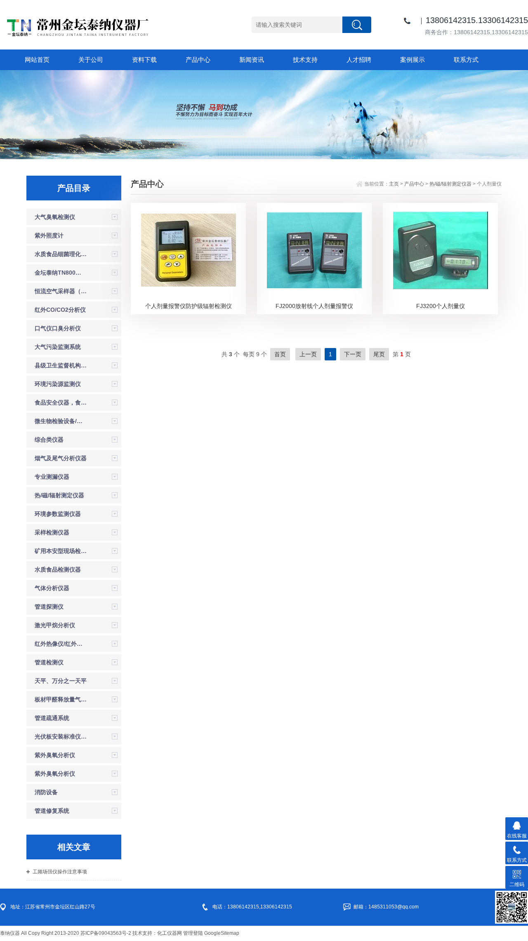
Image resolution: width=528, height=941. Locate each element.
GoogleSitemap (221, 933)
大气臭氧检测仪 (55, 217)
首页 (280, 354)
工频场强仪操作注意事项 (60, 872)
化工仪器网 (169, 933)
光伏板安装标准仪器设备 (61, 736)
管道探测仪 (49, 606)
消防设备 (46, 792)
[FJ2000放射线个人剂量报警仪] (314, 249)
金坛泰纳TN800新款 (61, 272)
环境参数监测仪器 (58, 513)
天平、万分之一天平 (61, 681)
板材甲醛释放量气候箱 (61, 699)
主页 (394, 184)
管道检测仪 (49, 662)
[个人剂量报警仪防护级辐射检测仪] (188, 249)
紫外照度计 (49, 235)
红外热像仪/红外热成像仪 (61, 643)
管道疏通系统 (52, 718)
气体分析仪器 (52, 588)
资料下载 (144, 59)
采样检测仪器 (52, 532)
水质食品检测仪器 (58, 569)
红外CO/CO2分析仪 (60, 309)
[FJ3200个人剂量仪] (440, 249)
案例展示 (412, 59)
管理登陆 (193, 933)
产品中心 (198, 59)
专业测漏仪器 (52, 476)
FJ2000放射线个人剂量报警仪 (314, 306)
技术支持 (305, 59)
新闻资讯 (251, 59)
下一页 (352, 354)
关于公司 (90, 59)
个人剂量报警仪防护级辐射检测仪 (188, 306)
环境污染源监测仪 (58, 384)
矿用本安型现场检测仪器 (61, 551)
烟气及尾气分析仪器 (61, 458)
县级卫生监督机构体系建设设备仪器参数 (61, 365)
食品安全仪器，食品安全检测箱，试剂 (61, 402)
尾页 (379, 354)
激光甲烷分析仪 (55, 625)
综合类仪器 (49, 439)
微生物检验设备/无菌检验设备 (61, 421)
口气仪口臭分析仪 (58, 328)
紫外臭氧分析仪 (55, 755)
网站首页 (37, 59)
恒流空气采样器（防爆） (61, 291)
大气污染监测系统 (58, 346)
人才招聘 (358, 59)
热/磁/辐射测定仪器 (59, 495)
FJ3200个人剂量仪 (440, 306)
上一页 (308, 354)
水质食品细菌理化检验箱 (61, 254)
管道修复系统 (52, 810)
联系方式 (466, 59)
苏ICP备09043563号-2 (105, 933)
